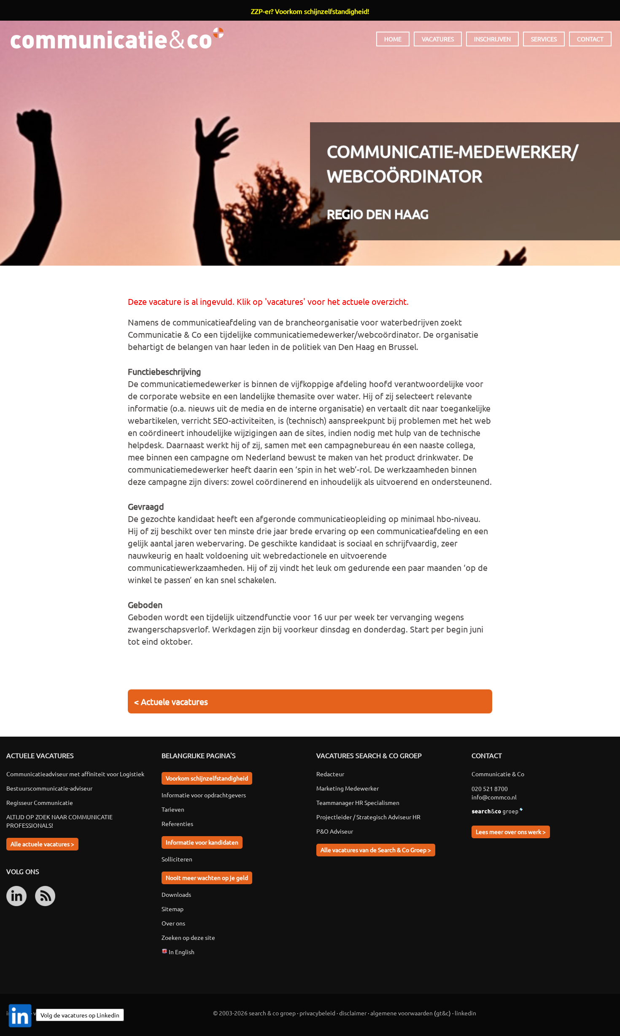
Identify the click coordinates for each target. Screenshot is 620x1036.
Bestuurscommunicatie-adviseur (49, 788)
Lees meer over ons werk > (511, 831)
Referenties (177, 823)
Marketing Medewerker (347, 788)
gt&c (442, 1013)
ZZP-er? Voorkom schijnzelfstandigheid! (310, 11)
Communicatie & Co (116, 38)
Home (393, 39)
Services (544, 39)
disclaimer (353, 1013)
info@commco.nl (494, 797)
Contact (590, 39)
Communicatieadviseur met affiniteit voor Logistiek (75, 774)
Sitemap (172, 908)
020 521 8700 (490, 788)
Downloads (176, 894)
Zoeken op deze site (188, 937)
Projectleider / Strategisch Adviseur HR (368, 817)
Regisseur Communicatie (39, 802)
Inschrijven (492, 39)
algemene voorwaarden (401, 1013)
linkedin (465, 1013)
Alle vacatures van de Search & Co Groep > (376, 849)
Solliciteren (177, 859)
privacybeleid (317, 1013)
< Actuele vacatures (171, 701)
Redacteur (330, 774)
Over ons (173, 923)
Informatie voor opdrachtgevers (204, 795)
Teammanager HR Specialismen (357, 802)
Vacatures (438, 39)
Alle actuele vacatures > (42, 844)
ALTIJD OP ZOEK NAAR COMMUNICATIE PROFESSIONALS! (59, 821)
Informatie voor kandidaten (202, 842)
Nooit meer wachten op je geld (207, 877)
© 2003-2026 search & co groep (254, 1013)
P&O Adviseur (334, 831)
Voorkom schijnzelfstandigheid (207, 778)
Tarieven (173, 809)
